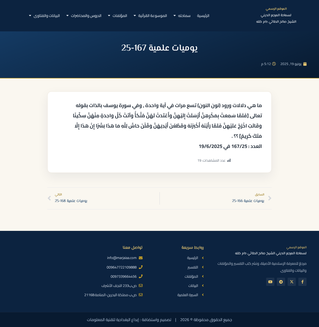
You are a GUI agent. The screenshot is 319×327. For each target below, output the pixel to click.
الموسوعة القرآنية (152, 15)
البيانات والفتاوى (47, 15)
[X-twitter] (292, 282)
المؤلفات (120, 15)
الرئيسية (203, 15)
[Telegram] (281, 282)
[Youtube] (270, 282)
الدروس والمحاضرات (86, 15)
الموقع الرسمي (276, 8)
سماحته (184, 15)
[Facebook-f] (302, 282)
